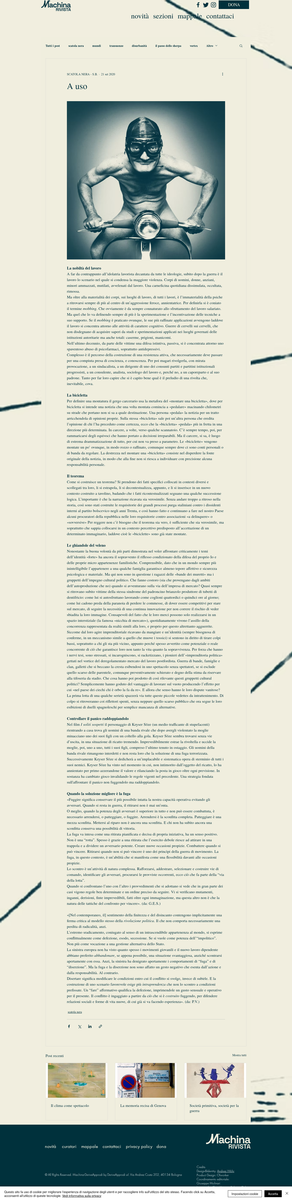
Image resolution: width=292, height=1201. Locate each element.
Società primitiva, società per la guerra (214, 1108)
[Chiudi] (286, 1194)
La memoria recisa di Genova (143, 1105)
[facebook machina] (198, 4)
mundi (96, 45)
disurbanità (139, 45)
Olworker (223, 1175)
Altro (209, 45)
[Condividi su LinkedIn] (90, 1026)
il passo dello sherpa (168, 45)
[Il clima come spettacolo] (77, 1080)
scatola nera (76, 45)
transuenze (116, 45)
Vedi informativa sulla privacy (81, 1196)
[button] (241, 45)
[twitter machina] (205, 4)
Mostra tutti (239, 1055)
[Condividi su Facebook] (69, 1026)
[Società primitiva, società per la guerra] (215, 1080)
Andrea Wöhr (225, 1171)
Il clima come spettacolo (70, 1105)
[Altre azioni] (222, 74)
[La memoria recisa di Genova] (146, 1080)
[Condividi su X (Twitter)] (79, 1026)
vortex (194, 45)
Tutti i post (53, 45)
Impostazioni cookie (245, 1194)
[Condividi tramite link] (100, 1026)
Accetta (273, 1194)
